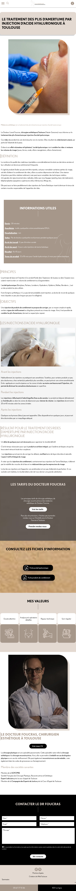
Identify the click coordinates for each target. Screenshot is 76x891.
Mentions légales (38, 873)
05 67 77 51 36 (19, 888)
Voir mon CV (37, 746)
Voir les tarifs (37, 509)
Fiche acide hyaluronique (39, 568)
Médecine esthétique (8, 125)
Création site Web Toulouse (38, 876)
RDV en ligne (57, 888)
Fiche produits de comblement (39, 578)
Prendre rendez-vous (38, 526)
